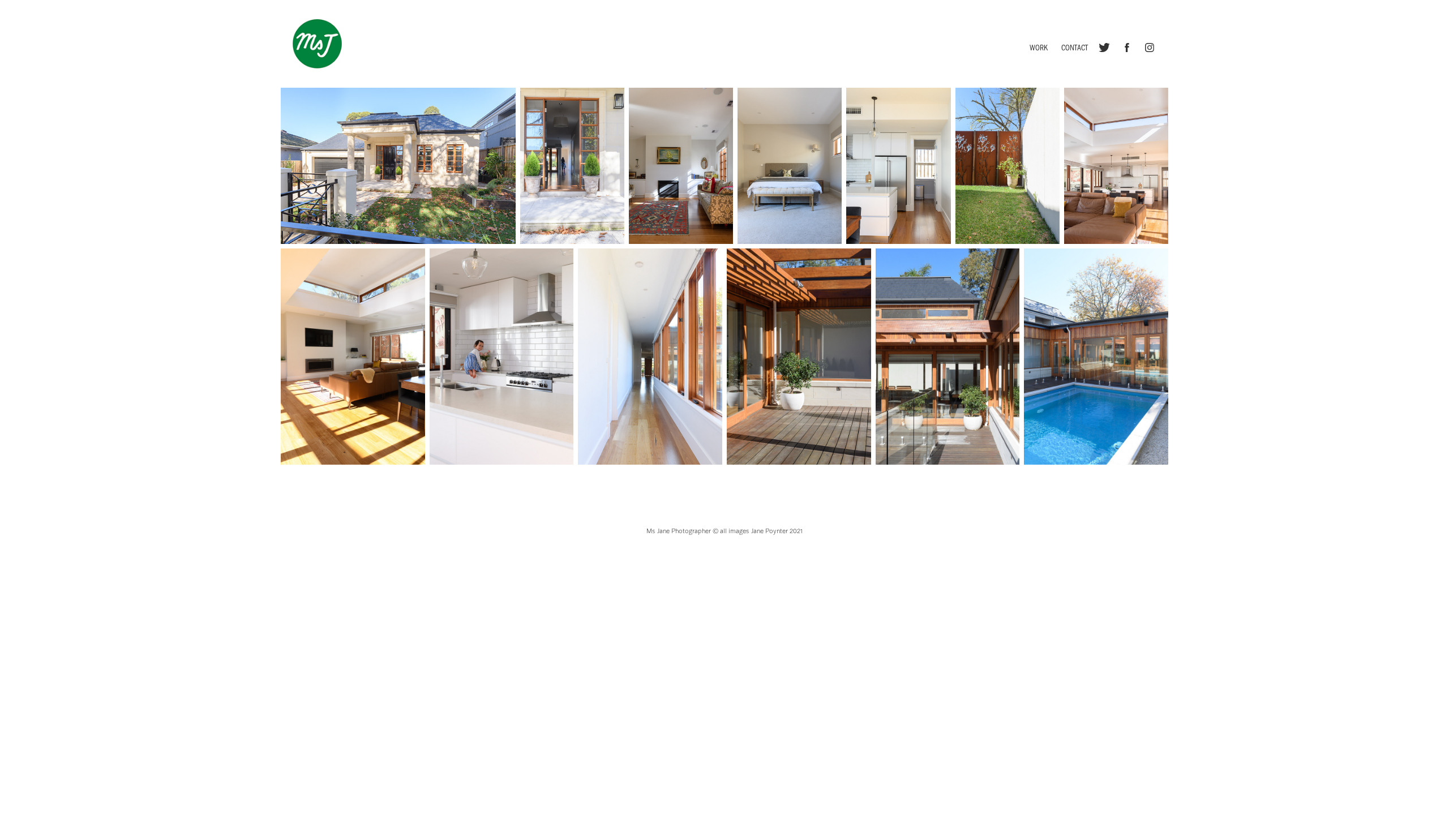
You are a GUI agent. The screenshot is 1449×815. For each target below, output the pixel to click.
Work (1039, 47)
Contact (1074, 47)
